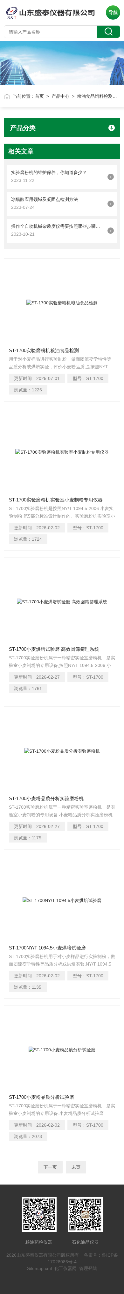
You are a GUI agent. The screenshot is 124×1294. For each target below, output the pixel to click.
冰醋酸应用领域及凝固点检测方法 (44, 199)
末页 (76, 1167)
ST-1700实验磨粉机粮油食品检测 (44, 350)
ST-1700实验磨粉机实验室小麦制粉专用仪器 (56, 499)
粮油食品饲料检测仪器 (99, 96)
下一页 (50, 1167)
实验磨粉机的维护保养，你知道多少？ (49, 172)
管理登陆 (88, 1268)
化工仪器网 (65, 1268)
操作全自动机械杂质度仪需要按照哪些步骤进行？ (58, 226)
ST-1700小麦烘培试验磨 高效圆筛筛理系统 (54, 649)
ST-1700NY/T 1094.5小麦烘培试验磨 (47, 947)
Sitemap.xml (39, 1268)
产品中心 (60, 96)
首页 (39, 96)
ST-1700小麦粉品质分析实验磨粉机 (46, 798)
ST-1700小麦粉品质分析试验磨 (41, 1097)
